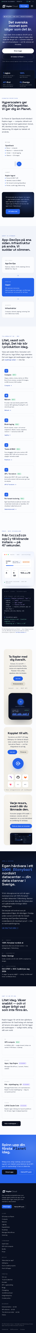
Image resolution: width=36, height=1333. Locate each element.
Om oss (4, 1277)
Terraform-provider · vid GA (10, 1312)
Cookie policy (6, 1298)
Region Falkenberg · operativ (12, 1)
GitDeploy (5, 1263)
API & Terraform (9, 484)
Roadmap (5, 1230)
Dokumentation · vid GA (9, 1307)
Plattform (7, 460)
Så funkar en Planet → (18, 57)
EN (33, 1)
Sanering (4, 1235)
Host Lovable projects (9, 1265)
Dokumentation (18, 684)
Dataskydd (5, 1329)
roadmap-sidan (10, 360)
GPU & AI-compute (7, 1246)
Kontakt (4, 1282)
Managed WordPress (8, 1232)
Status (4, 1315)
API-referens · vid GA (8, 1309)
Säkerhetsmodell (10, 509)
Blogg (3, 1287)
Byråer (4, 1249)
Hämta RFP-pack (26, 1172)
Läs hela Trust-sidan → (10, 928)
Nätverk (7, 410)
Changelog (5, 1290)
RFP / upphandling (7, 1285)
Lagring (7, 435)
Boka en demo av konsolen (21, 826)
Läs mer (18, 678)
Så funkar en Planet (8, 1216)
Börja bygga (24, 6)
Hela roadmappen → (11, 1124)
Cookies (22, 1329)
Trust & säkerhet (7, 1279)
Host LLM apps (6, 1268)
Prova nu (23, 752)
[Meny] (32, 6)
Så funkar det (12, 211)
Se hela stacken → (21, 632)
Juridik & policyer (7, 1293)
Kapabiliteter (6, 1227)
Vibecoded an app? (8, 1260)
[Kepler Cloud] (10, 6)
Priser (3, 1252)
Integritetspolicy (7, 1295)
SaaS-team (5, 1244)
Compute (7, 385)
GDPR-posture (14, 1329)
